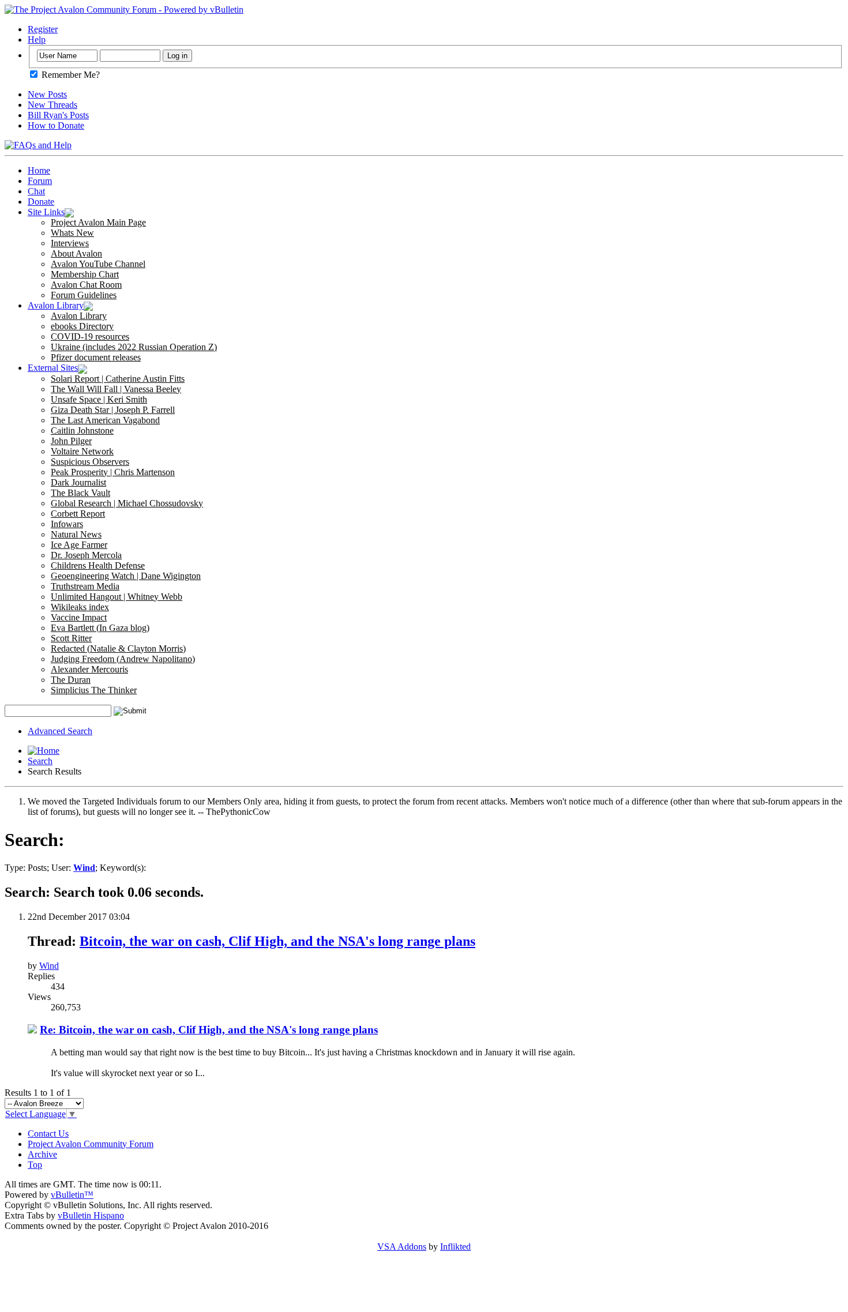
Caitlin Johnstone (82, 430)
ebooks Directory (82, 326)
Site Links (46, 212)
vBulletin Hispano (91, 1215)
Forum (40, 181)
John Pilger (71, 441)
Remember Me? (69, 75)
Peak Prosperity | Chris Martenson (113, 472)
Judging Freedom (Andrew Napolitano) (123, 659)
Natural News (76, 534)
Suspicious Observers (90, 462)
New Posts (47, 94)
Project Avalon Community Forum (90, 1144)
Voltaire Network (82, 451)
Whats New (72, 233)
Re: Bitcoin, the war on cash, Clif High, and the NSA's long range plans (209, 1030)
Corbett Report (78, 513)
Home (39, 170)
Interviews (70, 243)
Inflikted (455, 1246)
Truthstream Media (85, 586)
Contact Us (48, 1133)
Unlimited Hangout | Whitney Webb (116, 597)
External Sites (53, 368)
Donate (41, 201)
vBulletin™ (72, 1195)
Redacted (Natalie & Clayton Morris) (118, 648)
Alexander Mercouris (89, 669)
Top (35, 1165)
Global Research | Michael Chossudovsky (127, 503)
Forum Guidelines (84, 295)
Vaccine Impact (79, 617)
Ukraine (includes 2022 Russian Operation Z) (134, 347)
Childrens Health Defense (98, 565)
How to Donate (56, 125)
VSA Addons (401, 1246)
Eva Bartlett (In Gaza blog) (100, 628)
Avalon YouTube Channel (98, 264)
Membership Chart (85, 274)
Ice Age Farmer (79, 545)
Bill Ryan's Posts (58, 115)
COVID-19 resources (90, 336)
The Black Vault (80, 493)
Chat (36, 191)
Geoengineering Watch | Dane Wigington (126, 576)
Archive (42, 1154)
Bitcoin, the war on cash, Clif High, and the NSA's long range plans (277, 941)
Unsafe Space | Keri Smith (99, 399)
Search (40, 761)
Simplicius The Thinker (94, 690)
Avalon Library (56, 305)
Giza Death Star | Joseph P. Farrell (113, 410)
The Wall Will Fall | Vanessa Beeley (116, 389)
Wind (49, 966)
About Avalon (76, 253)
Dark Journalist (78, 482)
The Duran (71, 680)
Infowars (67, 524)
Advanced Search (60, 731)
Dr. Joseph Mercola (86, 555)
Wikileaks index (80, 607)
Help (37, 39)
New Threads (52, 105)
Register (43, 29)
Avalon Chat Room (86, 285)
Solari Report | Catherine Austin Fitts (118, 379)
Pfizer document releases (96, 357)
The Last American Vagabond (105, 420)
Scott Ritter (71, 638)
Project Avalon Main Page (98, 222)
